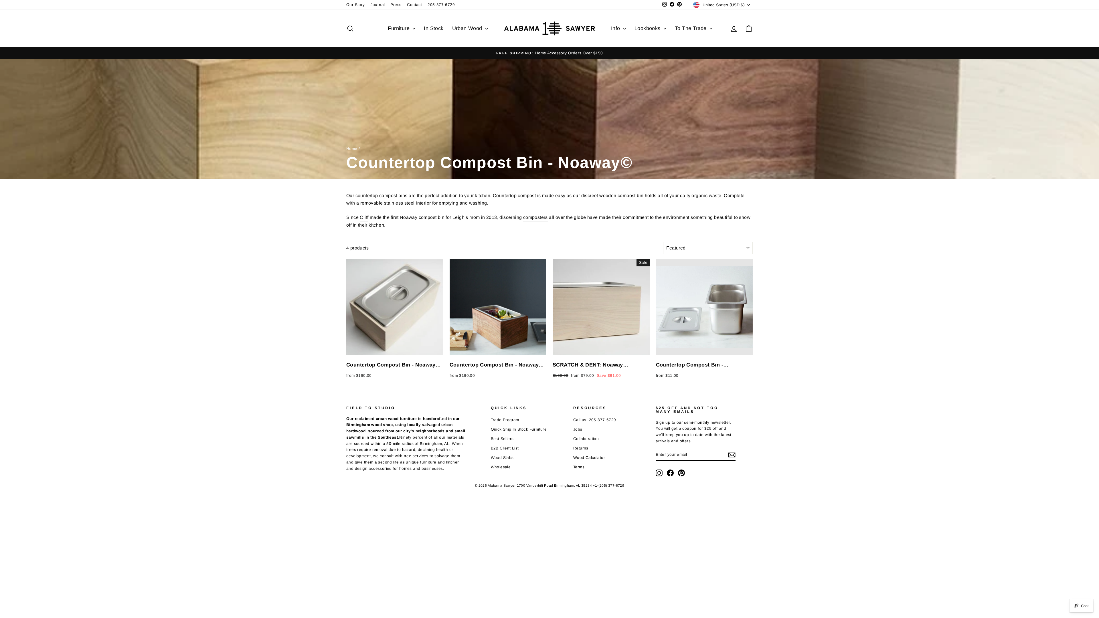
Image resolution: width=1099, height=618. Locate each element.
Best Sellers (502, 439)
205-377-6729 (441, 5)
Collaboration (586, 439)
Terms (578, 467)
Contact (414, 5)
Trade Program (505, 420)
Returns (580, 448)
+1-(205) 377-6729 (608, 486)
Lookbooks (648, 28)
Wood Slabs (502, 457)
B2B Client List (505, 448)
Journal (378, 5)
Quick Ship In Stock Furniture (519, 429)
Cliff (364, 217)
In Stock (433, 28)
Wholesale (501, 467)
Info (616, 28)
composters (535, 217)
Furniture (399, 28)
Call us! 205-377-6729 (594, 420)
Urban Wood (468, 28)
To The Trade (691, 28)
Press (395, 5)
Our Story (355, 5)
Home (351, 148)
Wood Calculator (589, 457)
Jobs (577, 429)
